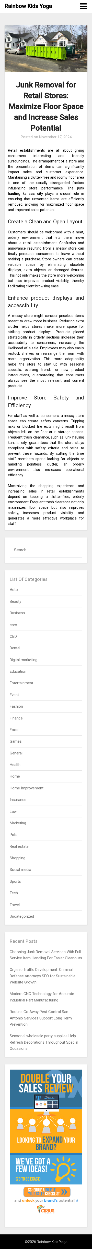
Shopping (17, 858)
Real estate (19, 846)
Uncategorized (22, 916)
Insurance (18, 799)
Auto (14, 589)
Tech (14, 893)
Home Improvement (26, 788)
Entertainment (21, 683)
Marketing (18, 823)
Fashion (16, 706)
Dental (15, 648)
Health (15, 764)
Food (14, 729)
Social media (20, 869)
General (16, 753)
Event (14, 694)
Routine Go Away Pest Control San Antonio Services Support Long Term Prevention (41, 1018)
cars (13, 625)
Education (18, 671)
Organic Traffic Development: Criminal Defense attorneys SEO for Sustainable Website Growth (42, 975)
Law (13, 811)
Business (17, 613)
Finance (16, 718)
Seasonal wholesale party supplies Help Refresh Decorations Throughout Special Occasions (44, 1042)
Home (15, 776)
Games (16, 741)
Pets (13, 834)
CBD (13, 636)
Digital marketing (23, 660)
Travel (15, 904)
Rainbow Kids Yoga (28, 6)
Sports (15, 881)
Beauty (15, 601)
